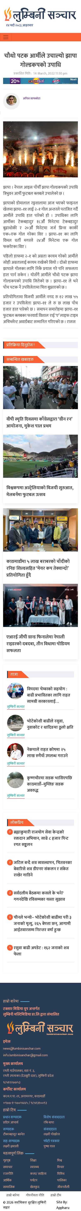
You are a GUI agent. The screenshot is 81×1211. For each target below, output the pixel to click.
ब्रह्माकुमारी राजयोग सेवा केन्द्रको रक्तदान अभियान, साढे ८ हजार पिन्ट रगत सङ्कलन (41, 838)
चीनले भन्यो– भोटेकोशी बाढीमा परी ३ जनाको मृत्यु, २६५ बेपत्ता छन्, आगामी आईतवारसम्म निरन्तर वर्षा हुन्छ (42, 923)
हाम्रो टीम (56, 1195)
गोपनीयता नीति (35, 1195)
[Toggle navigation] (6, 37)
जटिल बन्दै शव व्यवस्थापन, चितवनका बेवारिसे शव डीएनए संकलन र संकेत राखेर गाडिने (43, 869)
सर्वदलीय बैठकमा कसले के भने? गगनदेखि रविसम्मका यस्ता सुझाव (39, 896)
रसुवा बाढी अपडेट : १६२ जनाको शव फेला (41, 951)
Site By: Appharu (62, 1205)
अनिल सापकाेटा (31, 98)
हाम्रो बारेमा (12, 1195)
